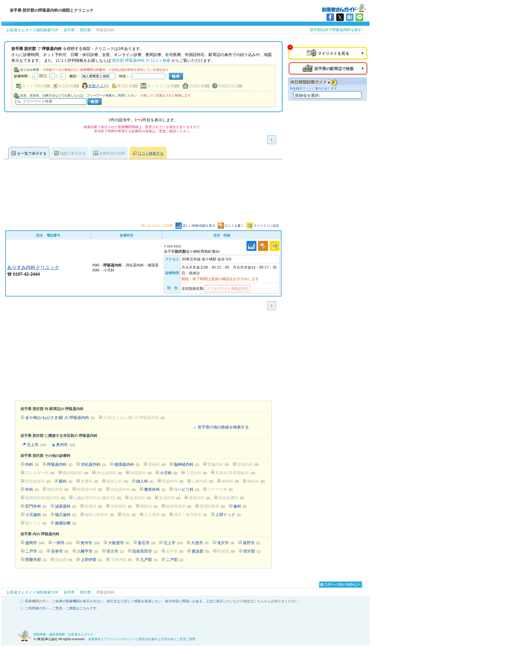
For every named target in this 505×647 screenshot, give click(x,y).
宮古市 (115, 551)
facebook (330, 17)
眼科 (65, 481)
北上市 (36, 444)
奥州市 (65, 444)
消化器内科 (93, 464)
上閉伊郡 (91, 559)
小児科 (168, 473)
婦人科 (145, 481)
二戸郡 (174, 559)
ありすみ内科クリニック (33, 267)
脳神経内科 (186, 464)
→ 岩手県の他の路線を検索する (221, 427)
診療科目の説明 (112, 153)
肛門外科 (36, 506)
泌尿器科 (65, 506)
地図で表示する (73, 153)
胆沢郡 (252, 551)
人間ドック (228, 514)
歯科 (240, 506)
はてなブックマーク (350, 17)
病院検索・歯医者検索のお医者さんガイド (344, 7)
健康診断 (65, 523)
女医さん (96, 86)
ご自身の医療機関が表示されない (77, 601)
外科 (32, 489)
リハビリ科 (186, 489)
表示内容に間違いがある (184, 601)
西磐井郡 (36, 559)
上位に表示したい (219, 601)
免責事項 (94, 639)
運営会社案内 (148, 639)
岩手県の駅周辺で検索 (334, 68)
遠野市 (251, 542)
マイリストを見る (333, 53)
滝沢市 (225, 542)
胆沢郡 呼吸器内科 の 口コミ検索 (141, 60)
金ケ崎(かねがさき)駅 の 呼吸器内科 (60, 417)
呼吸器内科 (59, 464)
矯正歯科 (65, 514)
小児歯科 (36, 514)
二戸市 (34, 551)
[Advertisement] (143, 356)
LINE (359, 17)
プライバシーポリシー (119, 639)
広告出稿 (167, 639)
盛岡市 (34, 542)
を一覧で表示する (32, 153)
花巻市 (59, 551)
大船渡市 (118, 542)
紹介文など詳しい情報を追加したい (134, 601)
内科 (32, 464)
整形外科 (154, 489)
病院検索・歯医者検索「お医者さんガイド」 (65, 634)
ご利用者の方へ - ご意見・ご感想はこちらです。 (62, 608)
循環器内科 (127, 464)
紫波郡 (200, 551)
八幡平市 (87, 551)
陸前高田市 (145, 551)
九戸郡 (149, 559)
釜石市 (146, 542)
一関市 (62, 542)
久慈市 (200, 542)
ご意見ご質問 (185, 639)
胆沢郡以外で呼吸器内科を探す (336, 30)
